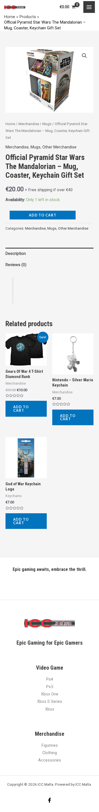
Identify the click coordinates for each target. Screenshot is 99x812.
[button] (84, 56)
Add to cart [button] (21, 409)
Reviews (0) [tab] (16, 264)
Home (10, 124)
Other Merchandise (59, 147)
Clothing (49, 752)
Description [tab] (16, 253)
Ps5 (49, 686)
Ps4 (49, 679)
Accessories (49, 760)
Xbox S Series (49, 701)
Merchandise (28, 124)
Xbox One (49, 694)
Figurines (50, 745)
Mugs (46, 124)
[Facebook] (49, 800)
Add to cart (42, 215)
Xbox (49, 709)
